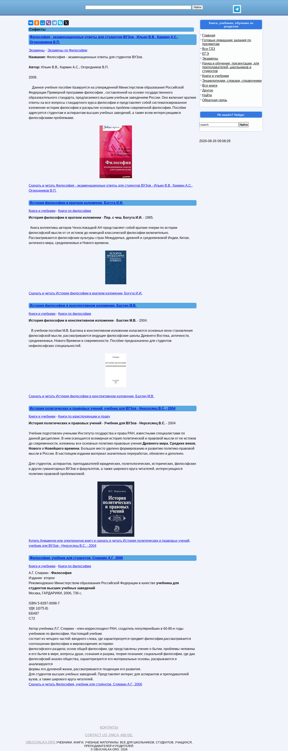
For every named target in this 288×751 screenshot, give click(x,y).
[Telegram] (54, 22)
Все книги (209, 85)
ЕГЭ (205, 53)
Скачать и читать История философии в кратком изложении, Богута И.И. (85, 293)
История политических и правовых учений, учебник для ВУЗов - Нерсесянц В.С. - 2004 (102, 408)
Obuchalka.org (40, 742)
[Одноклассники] (36, 22)
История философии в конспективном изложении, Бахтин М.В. (83, 305)
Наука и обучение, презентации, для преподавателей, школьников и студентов (230, 67)
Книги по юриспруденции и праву (84, 416)
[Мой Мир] (42, 22)
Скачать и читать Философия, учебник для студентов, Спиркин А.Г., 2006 (85, 684)
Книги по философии (74, 211)
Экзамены (37, 50)
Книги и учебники (42, 211)
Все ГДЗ (208, 49)
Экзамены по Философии (67, 50)
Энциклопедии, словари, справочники (232, 80)
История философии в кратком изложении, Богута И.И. (76, 203)
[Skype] (60, 22)
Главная (208, 35)
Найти (207, 95)
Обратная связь (214, 100)
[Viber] (48, 22)
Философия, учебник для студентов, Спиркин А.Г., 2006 (76, 558)
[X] (66, 22)
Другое (207, 90)
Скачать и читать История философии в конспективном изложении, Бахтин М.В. (91, 396)
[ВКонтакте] (30, 22)
